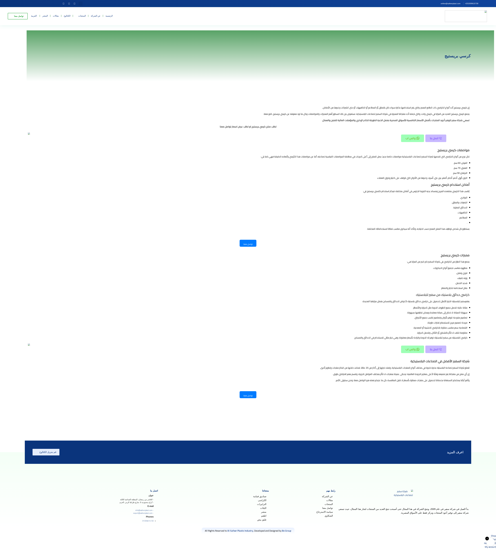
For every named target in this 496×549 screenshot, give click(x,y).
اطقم (263, 515)
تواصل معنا (327, 508)
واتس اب (411, 138)
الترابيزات (261, 504)
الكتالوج (67, 16)
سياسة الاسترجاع (324, 512)
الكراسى (262, 500)
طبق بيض (261, 519)
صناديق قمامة (259, 496)
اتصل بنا (434, 138)
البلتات (263, 508)
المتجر (45, 16)
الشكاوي (329, 515)
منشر (263, 512)
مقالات (56, 16)
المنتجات (82, 16)
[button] (81, 4)
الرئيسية (109, 16)
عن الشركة (95, 16)
